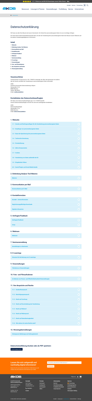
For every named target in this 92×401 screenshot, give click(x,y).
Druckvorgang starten (16, 349)
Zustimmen (50, 366)
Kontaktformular (16, 51)
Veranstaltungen (51, 9)
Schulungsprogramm (71, 385)
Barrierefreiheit (73, 398)
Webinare (14, 55)
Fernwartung (79, 5)
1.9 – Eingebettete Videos (19, 162)
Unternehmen (79, 9)
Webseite (14, 45)
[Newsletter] (81, 377)
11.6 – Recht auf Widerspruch (20, 313)
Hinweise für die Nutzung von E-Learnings (24, 257)
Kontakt (69, 5)
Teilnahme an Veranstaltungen (20, 268)
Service (70, 9)
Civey (13, 224)
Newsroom (25, 9)
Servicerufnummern (71, 386)
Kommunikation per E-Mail (19, 188)
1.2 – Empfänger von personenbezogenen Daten (25, 129)
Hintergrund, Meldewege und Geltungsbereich (25, 334)
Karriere (73, 5)
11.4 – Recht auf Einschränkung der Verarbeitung (26, 304)
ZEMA (41, 388)
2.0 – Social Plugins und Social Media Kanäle (24, 167)
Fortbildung (63, 9)
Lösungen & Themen (37, 9)
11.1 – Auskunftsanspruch (19, 289)
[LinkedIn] (78, 377)
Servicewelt (42, 383)
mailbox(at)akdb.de (18, 92)
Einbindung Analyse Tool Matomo (20, 47)
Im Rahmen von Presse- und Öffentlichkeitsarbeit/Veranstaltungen (30, 279)
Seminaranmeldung (16, 58)
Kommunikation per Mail (18, 49)
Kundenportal (42, 385)
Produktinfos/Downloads (59, 386)
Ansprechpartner (57, 388)
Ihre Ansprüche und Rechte (18, 66)
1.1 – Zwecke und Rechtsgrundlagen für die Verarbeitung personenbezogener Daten (35, 124)
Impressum (60, 398)
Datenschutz (66, 398)
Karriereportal (42, 386)
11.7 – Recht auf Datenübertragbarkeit (22, 318)
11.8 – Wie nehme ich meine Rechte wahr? (24, 323)
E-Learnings (15, 60)
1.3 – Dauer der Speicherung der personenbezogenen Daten (28, 133)
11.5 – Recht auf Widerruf (19, 309)
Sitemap (79, 398)
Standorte (69, 388)
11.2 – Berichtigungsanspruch (20, 294)
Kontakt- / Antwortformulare (20, 199)
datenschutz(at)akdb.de (19, 111)
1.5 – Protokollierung (18, 143)
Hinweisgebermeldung (17, 68)
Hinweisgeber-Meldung (72, 390)
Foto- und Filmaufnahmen (18, 64)
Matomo (14, 178)
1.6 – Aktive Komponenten (19, 148)
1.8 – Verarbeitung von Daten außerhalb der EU (25, 157)
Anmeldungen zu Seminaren (20, 246)
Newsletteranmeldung (58, 385)
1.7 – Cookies (16, 152)
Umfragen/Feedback (17, 53)
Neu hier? (55, 383)
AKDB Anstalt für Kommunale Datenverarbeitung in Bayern (9, 8)
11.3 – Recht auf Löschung (19, 299)
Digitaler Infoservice (17, 209)
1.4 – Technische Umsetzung (20, 138)
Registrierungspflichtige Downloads (22, 204)
